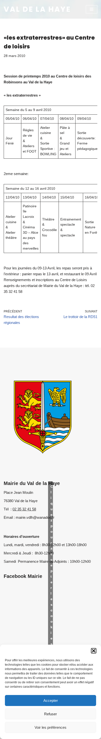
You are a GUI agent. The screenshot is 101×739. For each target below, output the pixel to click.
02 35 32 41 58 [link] (24, 509)
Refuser (50, 714)
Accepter (50, 700)
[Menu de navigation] (91, 9)
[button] (93, 650)
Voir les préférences (50, 727)
